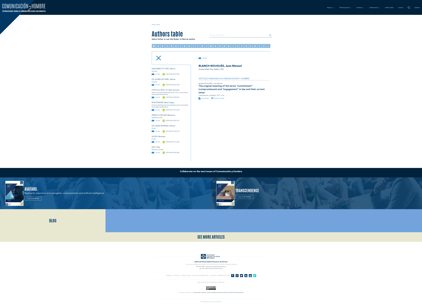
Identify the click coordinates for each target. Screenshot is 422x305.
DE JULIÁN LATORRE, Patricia (163, 79)
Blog (52, 221)
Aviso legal (186, 275)
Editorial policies (344, 7)
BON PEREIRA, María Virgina (163, 103)
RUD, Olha (156, 147)
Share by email (219, 98)
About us (330, 7)
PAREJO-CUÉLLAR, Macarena (163, 115)
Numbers (359, 7)
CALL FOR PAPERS (244, 197)
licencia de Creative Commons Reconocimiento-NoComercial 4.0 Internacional (218, 292)
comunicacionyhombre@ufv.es (215, 266)
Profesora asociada (157, 149)
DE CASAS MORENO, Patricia (163, 126)
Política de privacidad (200, 275)
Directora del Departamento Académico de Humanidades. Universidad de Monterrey (170, 106)
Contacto (177, 275)
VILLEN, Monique (158, 136)
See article (205, 98)
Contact (400, 7)
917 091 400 (200, 266)
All (154, 46)
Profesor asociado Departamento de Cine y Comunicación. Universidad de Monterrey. (170, 93)
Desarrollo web (224, 275)
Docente (154, 71)
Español (417, 7)
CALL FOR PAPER (33, 198)
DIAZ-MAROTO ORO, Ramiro (163, 69)
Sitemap (168, 275)
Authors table (389, 7)
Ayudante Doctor (157, 117)
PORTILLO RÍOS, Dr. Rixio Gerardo (165, 90)
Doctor (154, 128)
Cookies (213, 275)
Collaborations (373, 7)
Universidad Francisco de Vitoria (211, 268)
